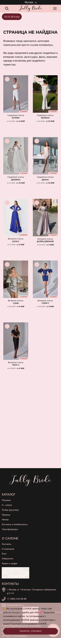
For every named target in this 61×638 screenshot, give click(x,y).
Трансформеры (10, 529)
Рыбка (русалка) (10, 510)
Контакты (6, 544)
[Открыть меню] (56, 8)
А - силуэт (7, 505)
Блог (4, 553)
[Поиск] (7, 8)
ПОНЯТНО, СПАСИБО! (30, 631)
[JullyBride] (30, 8)
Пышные (6, 500)
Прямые (6, 514)
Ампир (5, 519)
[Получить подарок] (15, 572)
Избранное (7, 558)
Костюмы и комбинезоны (15, 524)
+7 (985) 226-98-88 (16, 599)
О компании (8, 549)
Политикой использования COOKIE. (28, 623)
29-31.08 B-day (12, 16)
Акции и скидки (9, 563)
